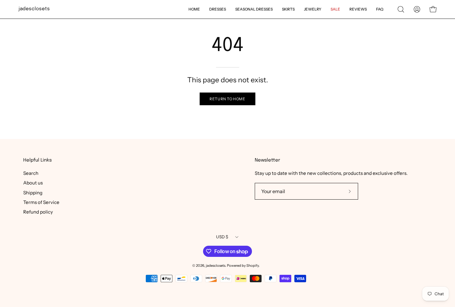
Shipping (32, 192)
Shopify (252, 265)
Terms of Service (41, 202)
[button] (400, 9)
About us (33, 183)
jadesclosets (34, 8)
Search (30, 173)
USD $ (222, 236)
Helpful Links (37, 160)
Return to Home (227, 99)
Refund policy (38, 212)
